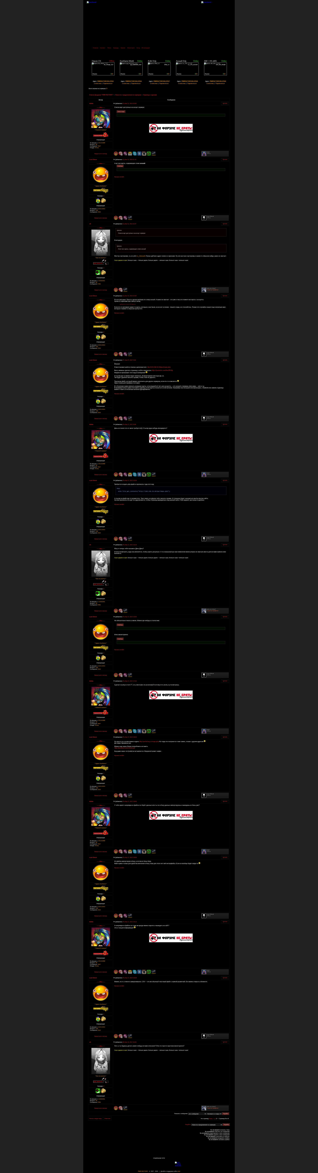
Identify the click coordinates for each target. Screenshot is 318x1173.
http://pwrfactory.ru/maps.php (149, 741)
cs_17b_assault (193, 64)
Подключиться (107, 83)
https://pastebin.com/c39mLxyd (124, 748)
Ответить (107, 1118)
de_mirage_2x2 (108, 64)
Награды (116, 48)
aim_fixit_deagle (221, 64)
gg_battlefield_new (135, 64)
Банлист (102, 48)
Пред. (211, 1118)
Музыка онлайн (119, 177)
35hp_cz (166, 64)
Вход (138, 48)
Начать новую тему (95, 1118)
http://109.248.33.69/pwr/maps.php (158, 367)
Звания (123, 48)
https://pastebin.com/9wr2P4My (162, 370)
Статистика (97, 83)
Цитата (225, 103)
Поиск (109, 48)
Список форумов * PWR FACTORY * (101, 95)
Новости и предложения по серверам (128, 95)
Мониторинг (131, 48)
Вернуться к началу (100, 153)
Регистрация (146, 48)
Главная (95, 48)
